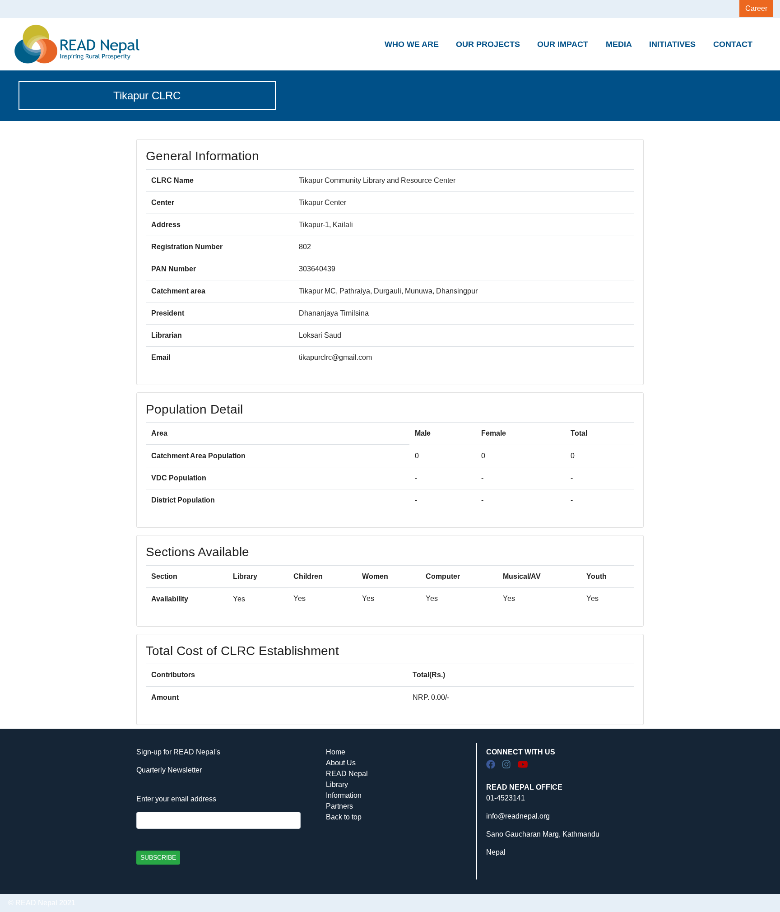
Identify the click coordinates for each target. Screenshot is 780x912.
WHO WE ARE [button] (412, 44)
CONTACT (732, 44)
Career (756, 8)
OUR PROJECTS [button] (488, 44)
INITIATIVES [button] (672, 44)
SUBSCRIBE (158, 857)
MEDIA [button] (619, 44)
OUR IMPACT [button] (562, 44)
